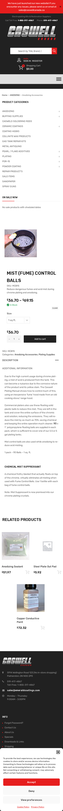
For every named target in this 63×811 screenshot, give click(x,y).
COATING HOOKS (10, 131)
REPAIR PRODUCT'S (12, 171)
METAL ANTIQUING (12, 146)
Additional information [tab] (17, 368)
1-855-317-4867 (26, 20)
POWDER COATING (11, 166)
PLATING (6, 156)
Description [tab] (10, 360)
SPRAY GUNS (9, 186)
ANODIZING (15, 95)
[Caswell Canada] (31, 39)
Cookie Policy (23, 807)
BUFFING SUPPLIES (12, 116)
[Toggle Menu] (58, 79)
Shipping (9, 746)
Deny (32, 791)
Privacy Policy (37, 807)
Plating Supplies (47, 354)
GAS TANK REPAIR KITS (14, 141)
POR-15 (6, 161)
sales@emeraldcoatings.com (23, 690)
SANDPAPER (8, 181)
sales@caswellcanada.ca (32, 10)
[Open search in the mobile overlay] (33, 51)
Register (37, 61)
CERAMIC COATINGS (12, 126)
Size (9, 313)
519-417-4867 (51, 20)
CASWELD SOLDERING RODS (17, 121)
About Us (9, 732)
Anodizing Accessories (26, 354)
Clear (55, 308)
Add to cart (40, 339)
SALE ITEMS (8, 176)
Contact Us (10, 727)
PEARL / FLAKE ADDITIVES (16, 151)
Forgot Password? (14, 723)
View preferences (31, 800)
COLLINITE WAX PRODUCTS (16, 136)
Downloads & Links (14, 741)
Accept (31, 782)
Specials (9, 737)
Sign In (27, 61)
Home (4, 95)
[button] (58, 752)
